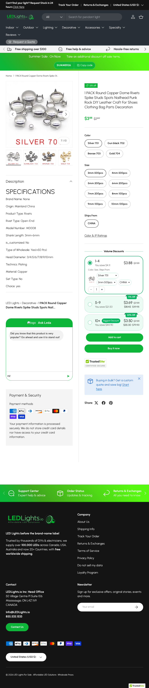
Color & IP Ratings (95, 235)
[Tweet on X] (96, 402)
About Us (83, 521)
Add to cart (114, 337)
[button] (141, 17)
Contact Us (17, 627)
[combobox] (82, 17)
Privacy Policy (85, 558)
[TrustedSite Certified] (95, 362)
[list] (39, 114)
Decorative (29, 303)
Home (9, 76)
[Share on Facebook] (103, 402)
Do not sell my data (89, 565)
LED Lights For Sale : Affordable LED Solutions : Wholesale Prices (43, 674)
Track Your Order (68, 5)
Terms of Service (88, 551)
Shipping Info (85, 529)
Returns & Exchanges (96, 5)
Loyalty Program (87, 572)
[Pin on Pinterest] (110, 402)
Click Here (18, 7)
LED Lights (12, 303)
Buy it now (114, 348)
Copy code (86, 65)
